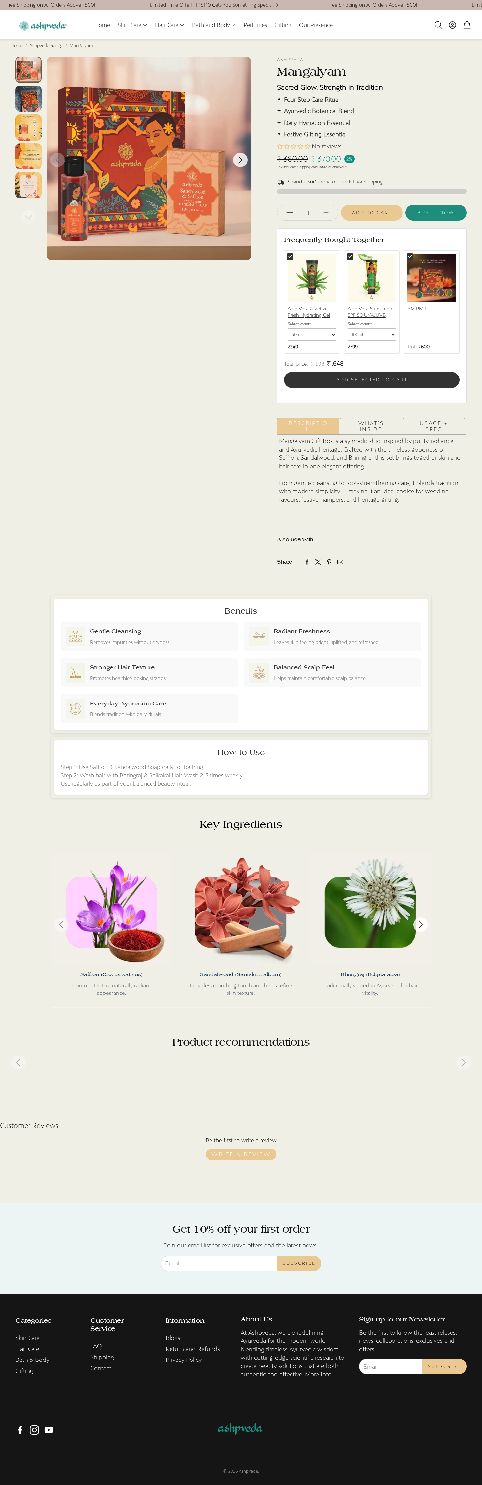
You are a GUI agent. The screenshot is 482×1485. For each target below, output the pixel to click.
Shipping (304, 167)
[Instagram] (34, 1430)
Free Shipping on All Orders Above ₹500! (50, 5)
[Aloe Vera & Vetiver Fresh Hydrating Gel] (312, 278)
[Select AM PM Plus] (410, 256)
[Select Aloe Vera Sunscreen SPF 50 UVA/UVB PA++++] (350, 256)
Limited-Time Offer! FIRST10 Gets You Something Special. (212, 5)
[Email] (340, 562)
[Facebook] (307, 562)
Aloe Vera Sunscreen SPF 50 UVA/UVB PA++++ (370, 312)
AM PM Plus (420, 308)
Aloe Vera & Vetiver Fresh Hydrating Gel (309, 312)
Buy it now (435, 212)
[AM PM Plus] (431, 278)
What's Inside (371, 426)
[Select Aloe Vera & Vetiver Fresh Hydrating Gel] (290, 256)
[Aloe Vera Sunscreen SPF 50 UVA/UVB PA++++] (372, 278)
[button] (438, 24)
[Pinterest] (329, 562)
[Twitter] (318, 562)
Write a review (241, 1154)
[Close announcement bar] (475, 5)
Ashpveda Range (46, 45)
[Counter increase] (326, 212)
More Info (318, 1374)
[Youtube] (48, 1430)
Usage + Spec (434, 426)
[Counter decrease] (290, 212)
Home (16, 45)
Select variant (299, 324)
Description (308, 426)
